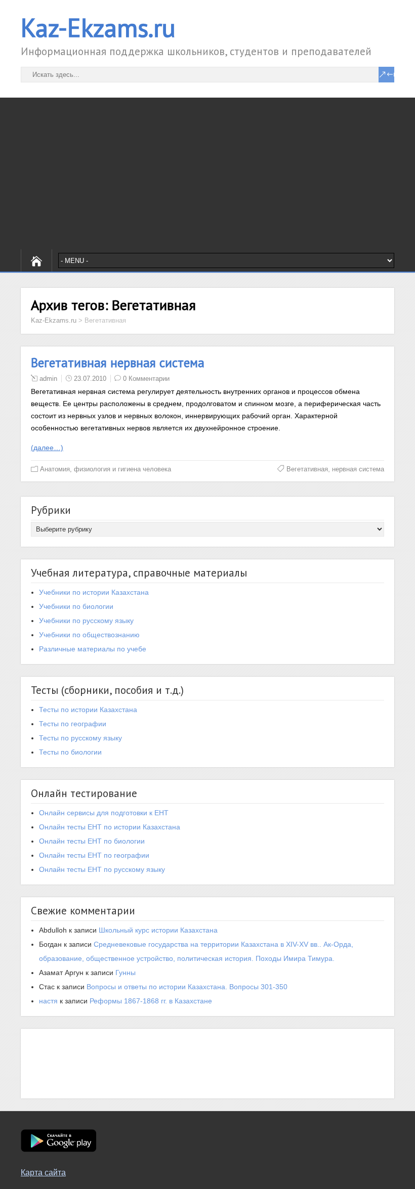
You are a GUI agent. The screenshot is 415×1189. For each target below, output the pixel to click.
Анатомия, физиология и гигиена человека (105, 469)
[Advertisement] (207, 173)
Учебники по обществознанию (89, 635)
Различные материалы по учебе (92, 649)
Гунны (125, 972)
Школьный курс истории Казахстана (158, 930)
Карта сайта (43, 1172)
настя (48, 1001)
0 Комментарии (146, 378)
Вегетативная (307, 469)
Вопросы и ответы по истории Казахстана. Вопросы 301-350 (187, 987)
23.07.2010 (90, 378)
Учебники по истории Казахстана (94, 592)
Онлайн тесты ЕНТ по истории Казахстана (109, 827)
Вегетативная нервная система (117, 363)
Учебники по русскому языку (86, 620)
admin (48, 378)
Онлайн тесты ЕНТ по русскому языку (102, 869)
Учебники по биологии (76, 606)
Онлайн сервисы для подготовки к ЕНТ (104, 813)
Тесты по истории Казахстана (88, 710)
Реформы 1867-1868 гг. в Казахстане (151, 1001)
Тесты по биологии (70, 752)
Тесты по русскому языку (80, 738)
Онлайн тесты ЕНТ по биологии (92, 841)
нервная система (358, 469)
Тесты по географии (72, 724)
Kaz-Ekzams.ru (98, 27)
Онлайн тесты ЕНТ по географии (94, 855)
